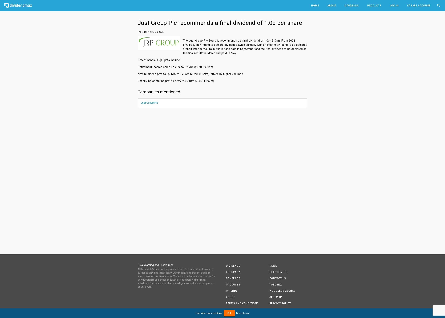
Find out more (242, 313)
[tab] (315, 5)
